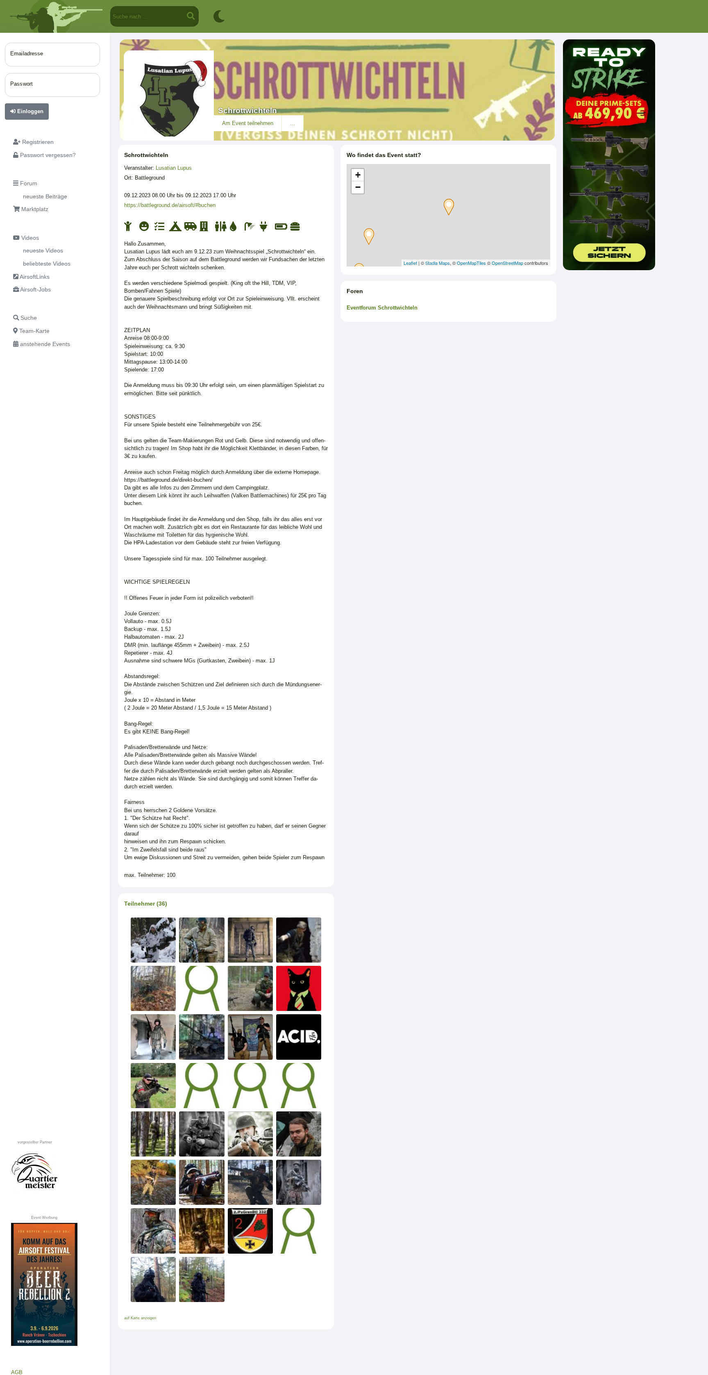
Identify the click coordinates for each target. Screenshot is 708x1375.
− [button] (358, 187)
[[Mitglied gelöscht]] (298, 1230)
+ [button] (358, 175)
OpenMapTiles (471, 263)
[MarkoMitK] (250, 940)
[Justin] (153, 1133)
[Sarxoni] (201, 1182)
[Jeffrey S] (250, 988)
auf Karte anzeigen (140, 1318)
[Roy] (250, 1036)
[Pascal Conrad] (153, 988)
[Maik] (298, 1085)
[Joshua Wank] (250, 1085)
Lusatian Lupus (174, 168)
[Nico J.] (298, 988)
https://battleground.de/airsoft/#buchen (170, 205)
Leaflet (410, 263)
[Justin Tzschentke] (298, 1133)
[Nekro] (201, 1230)
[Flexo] (298, 1036)
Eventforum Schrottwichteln (382, 308)
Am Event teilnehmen (247, 123)
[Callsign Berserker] (153, 1085)
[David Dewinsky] (153, 1036)
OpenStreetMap (507, 263)
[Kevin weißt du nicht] (201, 988)
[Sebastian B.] (153, 1230)
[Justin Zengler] (201, 1279)
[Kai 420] (201, 1085)
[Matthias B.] (201, 940)
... (292, 123)
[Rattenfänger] (298, 1182)
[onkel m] (250, 1230)
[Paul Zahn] (153, 1279)
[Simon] (201, 1036)
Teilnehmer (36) (145, 903)
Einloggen (29, 111)
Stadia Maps (437, 263)
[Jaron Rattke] (153, 940)
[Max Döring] (201, 1133)
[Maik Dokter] (298, 940)
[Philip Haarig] (153, 1182)
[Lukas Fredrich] (250, 1182)
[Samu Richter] (250, 1133)
